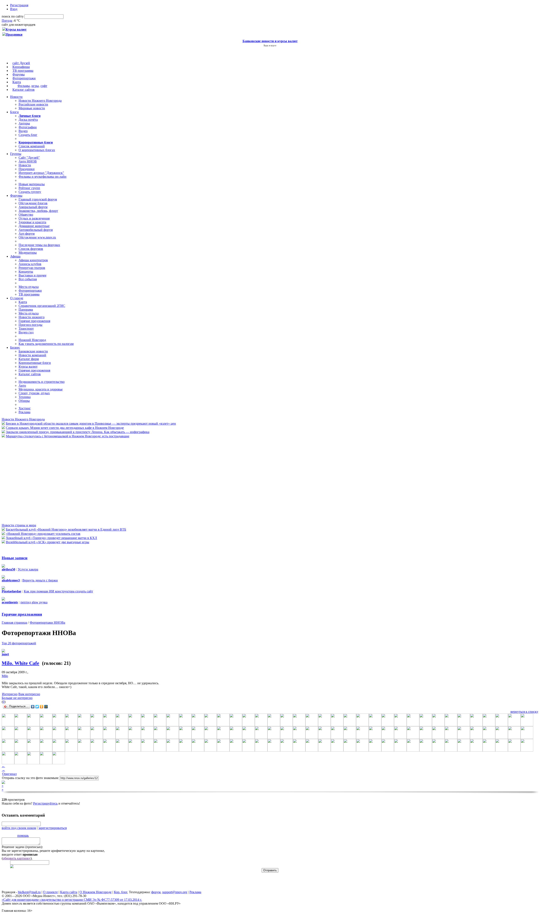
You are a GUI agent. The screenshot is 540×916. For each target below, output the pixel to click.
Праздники (27, 169)
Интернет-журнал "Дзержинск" (41, 173)
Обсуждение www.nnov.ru (37, 237)
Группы (15, 154)
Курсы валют (28, 366)
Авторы (24, 123)
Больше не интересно (17, 698)
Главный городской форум (38, 199)
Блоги (14, 112)
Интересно (10, 694)
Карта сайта (68, 892)
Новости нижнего (32, 317)
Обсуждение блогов (33, 203)
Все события (28, 279)
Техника (25, 397)
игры (35, 86)
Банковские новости (33, 351)
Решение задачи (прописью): (22, 847)
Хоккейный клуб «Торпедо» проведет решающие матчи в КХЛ (51, 538)
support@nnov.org (174, 892)
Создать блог (28, 135)
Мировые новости (32, 108)
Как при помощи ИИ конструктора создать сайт (58, 591)
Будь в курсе (270, 45)
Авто (22, 385)
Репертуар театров (32, 268)
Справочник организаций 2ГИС (42, 306)
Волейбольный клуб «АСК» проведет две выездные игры (47, 542)
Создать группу (30, 192)
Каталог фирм (29, 359)
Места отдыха (29, 287)
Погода (7, 20)
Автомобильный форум (36, 230)
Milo (5, 676)
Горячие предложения (34, 321)
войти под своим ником (19, 828)
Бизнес (15, 347)
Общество (26, 214)
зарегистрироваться (52, 828)
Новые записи (14, 558)
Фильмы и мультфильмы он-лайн (42, 176)
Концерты (26, 271)
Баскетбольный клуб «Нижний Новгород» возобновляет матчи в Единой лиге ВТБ (66, 529)
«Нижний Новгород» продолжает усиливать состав (43, 533)
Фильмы (24, 86)
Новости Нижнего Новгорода (40, 100)
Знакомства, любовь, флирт (38, 211)
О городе (16, 298)
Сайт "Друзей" (29, 157)
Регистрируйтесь (45, 803)
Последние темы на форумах (39, 245)
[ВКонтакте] (33, 706)
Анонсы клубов (30, 264)
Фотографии (28, 127)
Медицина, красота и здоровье (41, 389)
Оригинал (9, 774)
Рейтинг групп (29, 188)
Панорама (26, 309)
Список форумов (31, 249)
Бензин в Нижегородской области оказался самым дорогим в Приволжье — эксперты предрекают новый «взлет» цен (91, 423)
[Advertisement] (27, 480)
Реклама (24, 412)
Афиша (15, 256)
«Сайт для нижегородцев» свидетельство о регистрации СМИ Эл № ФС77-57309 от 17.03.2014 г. (72, 899)
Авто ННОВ (28, 161)
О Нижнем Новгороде (96, 892)
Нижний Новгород (32, 340)
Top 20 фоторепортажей (19, 643)
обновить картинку (17, 858)
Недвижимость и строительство (42, 381)
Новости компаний (32, 355)
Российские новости (33, 104)
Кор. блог (120, 892)
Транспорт (26, 328)
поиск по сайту (13, 16)
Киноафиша (21, 67)
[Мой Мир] (46, 706)
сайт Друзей (21, 63)
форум (156, 892)
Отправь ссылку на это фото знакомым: (30, 778)
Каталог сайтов (23, 89)
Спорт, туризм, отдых (34, 393)
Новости (16, 97)
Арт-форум (27, 233)
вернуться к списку (524, 711)
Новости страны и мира (19, 525)
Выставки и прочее (32, 275)
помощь (23, 835)
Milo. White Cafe (20, 663)
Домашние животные (34, 226)
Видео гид (26, 332)
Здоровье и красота (32, 222)
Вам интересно (29, 694)
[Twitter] (37, 706)
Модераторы (28, 252)
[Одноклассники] (41, 706)
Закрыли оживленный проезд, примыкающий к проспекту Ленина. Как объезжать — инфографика (77, 432)
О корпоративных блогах (37, 150)
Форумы (18, 74)
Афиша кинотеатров (33, 260)
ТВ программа (22, 70)
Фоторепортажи (24, 78)
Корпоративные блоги (35, 363)
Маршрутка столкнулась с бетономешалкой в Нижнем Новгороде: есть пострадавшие (67, 436)
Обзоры (24, 400)
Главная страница (14, 622)
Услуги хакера (28, 569)
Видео (23, 131)
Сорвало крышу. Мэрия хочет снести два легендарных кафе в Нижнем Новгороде (65, 428)
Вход (13, 9)
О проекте (50, 892)
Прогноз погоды (30, 325)
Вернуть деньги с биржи (40, 580)
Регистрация (19, 5)
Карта (16, 82)
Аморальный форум (33, 207)
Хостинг (25, 408)
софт (43, 86)
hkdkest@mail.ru (29, 892)
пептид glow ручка (33, 602)
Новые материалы (32, 184)
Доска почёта (28, 119)
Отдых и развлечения (34, 218)
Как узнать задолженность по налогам (46, 344)
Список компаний (32, 146)
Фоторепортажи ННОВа (47, 622)
